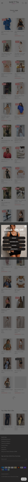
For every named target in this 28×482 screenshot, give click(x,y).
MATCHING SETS (14, 241)
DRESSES (14, 238)
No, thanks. (13, 252)
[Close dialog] (25, 226)
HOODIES (14, 245)
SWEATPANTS (14, 249)
